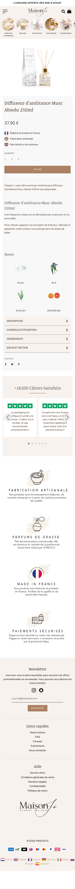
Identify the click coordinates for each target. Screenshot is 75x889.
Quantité (9, 153)
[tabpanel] (20, 417)
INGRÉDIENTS (15, 338)
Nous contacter (37, 750)
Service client (37, 772)
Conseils (37, 741)
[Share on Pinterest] (19, 364)
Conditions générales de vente (37, 777)
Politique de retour (38, 790)
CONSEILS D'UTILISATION (21, 329)
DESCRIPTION (15, 321)
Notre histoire (37, 732)
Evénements (37, 745)
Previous (8, 417)
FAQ (37, 736)
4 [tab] (40, 444)
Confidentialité (37, 786)
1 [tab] (29, 444)
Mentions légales (37, 781)
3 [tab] (36, 444)
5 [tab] (43, 444)
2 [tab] (33, 444)
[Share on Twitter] (12, 364)
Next (67, 417)
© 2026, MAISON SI (37, 840)
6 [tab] (47, 444)
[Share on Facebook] (6, 364)
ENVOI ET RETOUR (17, 347)
